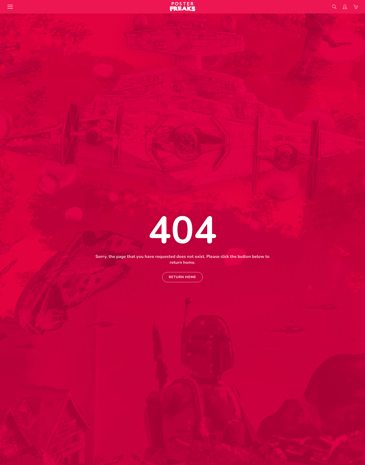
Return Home (182, 277)
